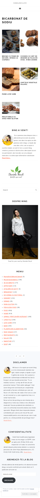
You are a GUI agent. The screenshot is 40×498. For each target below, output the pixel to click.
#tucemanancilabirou (11, 280)
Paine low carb (9, 94)
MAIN (6, 326)
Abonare (8, 480)
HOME (6, 313)
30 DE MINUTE (9, 283)
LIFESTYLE (8, 320)
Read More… (6, 158)
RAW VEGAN (8, 332)
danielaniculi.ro (20, 3)
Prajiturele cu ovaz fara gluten (10, 118)
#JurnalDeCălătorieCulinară (13, 277)
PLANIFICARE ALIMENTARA (14, 329)
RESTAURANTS (9, 335)
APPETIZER (8, 286)
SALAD (6, 338)
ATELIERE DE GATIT (11, 289)
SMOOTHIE (8, 341)
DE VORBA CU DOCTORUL (13, 295)
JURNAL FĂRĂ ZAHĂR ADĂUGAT (15, 316)
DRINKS (6, 301)
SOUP (6, 344)
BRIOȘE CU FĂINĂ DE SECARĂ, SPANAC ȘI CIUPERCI (10, 58)
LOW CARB (8, 323)
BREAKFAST (8, 292)
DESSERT (7, 298)
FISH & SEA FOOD (10, 307)
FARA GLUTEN (9, 304)
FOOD (6, 310)
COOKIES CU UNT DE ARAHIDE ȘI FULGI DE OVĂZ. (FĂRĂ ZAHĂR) (29, 58)
